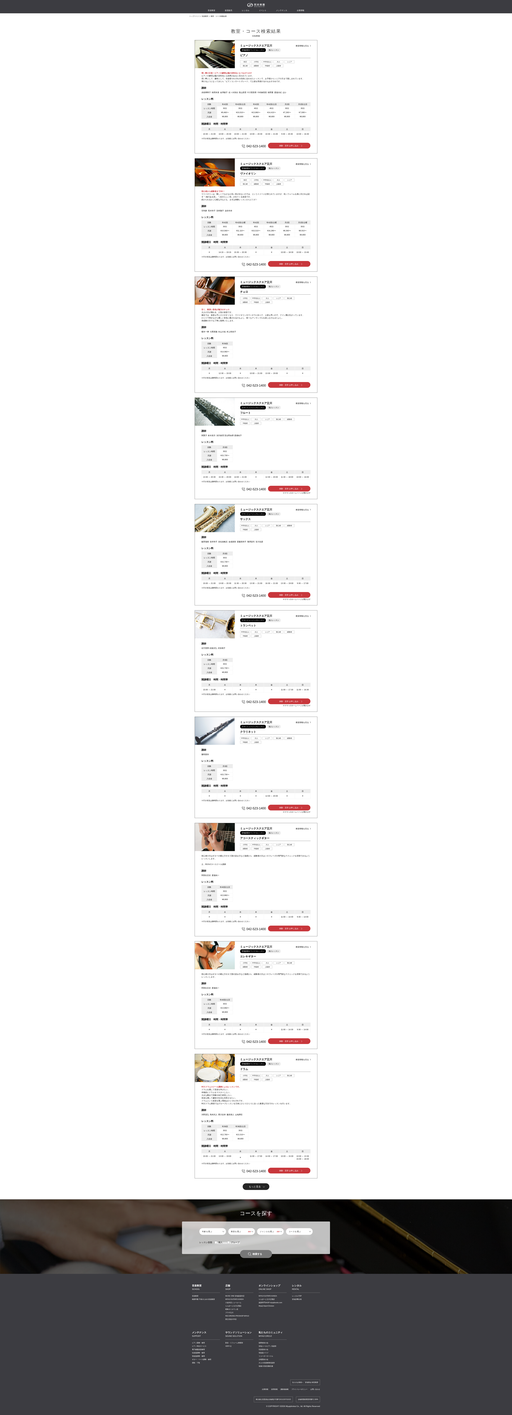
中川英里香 (252, 92)
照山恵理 (242, 92)
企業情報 (265, 1389)
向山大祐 (222, 332)
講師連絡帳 (285, 1389)
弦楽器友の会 (263, 1349)
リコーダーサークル (266, 1356)
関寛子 (204, 435)
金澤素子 (224, 92)
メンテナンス (281, 10)
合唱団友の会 (263, 1359)
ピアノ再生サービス (199, 1346)
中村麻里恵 (262, 92)
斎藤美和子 (241, 542)
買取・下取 (196, 1363)
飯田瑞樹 (205, 542)
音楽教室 (205, 16)
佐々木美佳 (233, 92)
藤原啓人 (230, 1115)
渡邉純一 (215, 875)
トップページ (194, 16)
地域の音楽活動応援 (266, 1366)
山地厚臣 (239, 1115)
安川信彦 (259, 542)
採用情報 (274, 1389)
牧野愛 (270, 92)
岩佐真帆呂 (223, 542)
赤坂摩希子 (206, 92)
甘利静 (204, 211)
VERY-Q (228, 1346)
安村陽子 (220, 211)
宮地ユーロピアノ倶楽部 (267, 1346)
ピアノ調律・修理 (198, 1343)
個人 (220, 1242)
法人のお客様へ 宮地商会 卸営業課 (305, 1382)
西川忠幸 (222, 1115)
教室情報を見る (302, 46)
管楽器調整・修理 (198, 1356)
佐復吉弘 (213, 648)
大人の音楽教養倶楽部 (267, 1363)
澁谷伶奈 (228, 211)
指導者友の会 (263, 1343)
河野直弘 (205, 1115)
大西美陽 (213, 332)
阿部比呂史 (206, 875)
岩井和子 (213, 542)
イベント (262, 10)
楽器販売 (228, 10)
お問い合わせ (315, 1389)
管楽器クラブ (263, 1353)
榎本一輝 (205, 332)
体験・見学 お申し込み (288, 146)
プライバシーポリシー (299, 1389)
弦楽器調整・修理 (198, 1353)
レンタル (245, 10)
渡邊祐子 (238, 435)
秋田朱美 (215, 92)
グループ (235, 1242)
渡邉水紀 (278, 92)
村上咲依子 (231, 332)
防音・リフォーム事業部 (234, 1343)
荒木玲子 (211, 211)
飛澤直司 (251, 542)
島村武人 (213, 1115)
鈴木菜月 (211, 435)
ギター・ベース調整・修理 (201, 1359)
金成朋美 (232, 542)
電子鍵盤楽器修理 (198, 1349)
